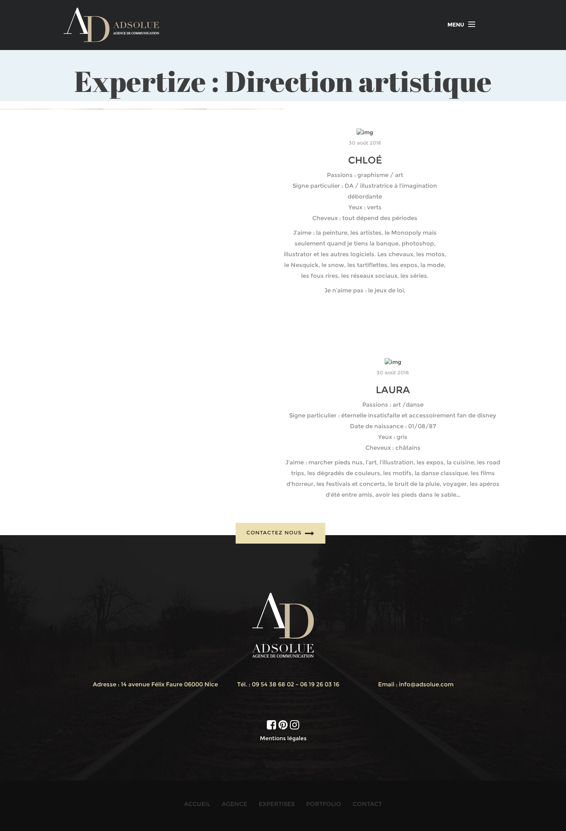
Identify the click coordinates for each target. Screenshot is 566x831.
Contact (367, 804)
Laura (393, 389)
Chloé (365, 160)
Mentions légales (283, 738)
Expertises (277, 804)
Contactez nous (274, 533)
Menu (455, 24)
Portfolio (323, 804)
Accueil (197, 804)
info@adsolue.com (426, 684)
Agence (234, 804)
